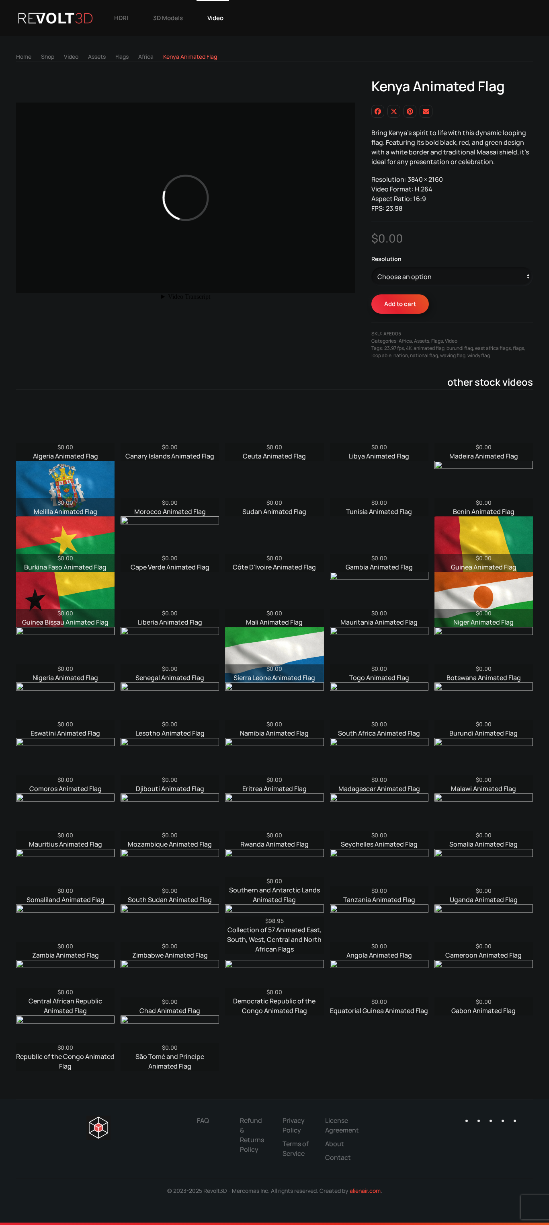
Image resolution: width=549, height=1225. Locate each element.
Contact (338, 1157)
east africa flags (493, 348)
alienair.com (365, 1190)
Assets (421, 340)
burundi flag (460, 348)
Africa (405, 340)
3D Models (168, 18)
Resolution (386, 259)
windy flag (478, 355)
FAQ (203, 1120)
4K (409, 348)
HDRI (121, 18)
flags (518, 348)
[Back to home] (55, 18)
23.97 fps (394, 348)
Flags (437, 340)
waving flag (452, 355)
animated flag (429, 348)
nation (400, 355)
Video (215, 18)
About (334, 1143)
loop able (381, 355)
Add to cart (400, 304)
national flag (424, 355)
